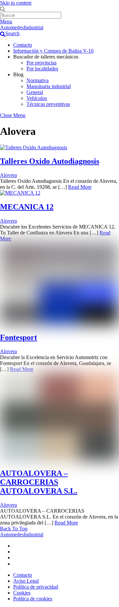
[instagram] (16, 564)
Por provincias (41, 62)
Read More (80, 187)
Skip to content (15, 3)
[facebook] (16, 551)
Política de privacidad (35, 587)
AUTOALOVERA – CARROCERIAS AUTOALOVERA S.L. (38, 482)
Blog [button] (18, 74)
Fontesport (18, 337)
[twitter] (16, 545)
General (34, 92)
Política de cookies (32, 598)
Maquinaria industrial (48, 86)
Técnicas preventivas (48, 104)
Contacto (22, 45)
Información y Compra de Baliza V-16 (53, 51)
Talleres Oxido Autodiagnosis (49, 161)
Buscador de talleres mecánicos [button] (45, 57)
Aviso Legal (26, 581)
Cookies (21, 592)
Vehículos (36, 98)
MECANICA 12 (27, 207)
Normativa (37, 80)
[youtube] (16, 557)
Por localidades (42, 68)
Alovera (8, 175)
